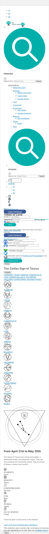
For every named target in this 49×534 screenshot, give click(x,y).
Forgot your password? (12, 230)
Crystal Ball (17, 105)
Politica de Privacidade (33, 256)
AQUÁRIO (31, 279)
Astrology (16, 91)
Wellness (16, 116)
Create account (13, 261)
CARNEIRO (8, 275)
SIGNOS (7, 272)
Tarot (15, 102)
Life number (21, 110)
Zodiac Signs (22, 96)
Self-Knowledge (23, 118)
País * (6, 250)
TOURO (17, 275)
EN (9, 17)
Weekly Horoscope (24, 93)
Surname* (8, 243)
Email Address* (10, 245)
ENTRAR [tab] (7, 209)
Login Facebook (15, 211)
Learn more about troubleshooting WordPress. (21, 525)
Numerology (17, 108)
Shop (15, 127)
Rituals (15, 121)
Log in (10, 225)
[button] (24, 69)
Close (6, 533)
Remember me (13, 222)
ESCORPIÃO (31, 277)
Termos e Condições (13, 258)
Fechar (7, 264)
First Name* (9, 240)
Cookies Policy (41, 530)
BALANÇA (21, 277)
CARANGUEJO (35, 275)
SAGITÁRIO (8, 279)
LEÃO (6, 277)
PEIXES (38, 279)
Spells (19, 123)
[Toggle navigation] (5, 27)
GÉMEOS (24, 275)
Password (8, 219)
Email (6, 217)
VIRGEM (12, 277)
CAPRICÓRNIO (20, 279)
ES (9, 14)
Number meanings (24, 113)
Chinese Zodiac (23, 99)
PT (9, 11)
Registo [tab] (15, 209)
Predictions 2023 (19, 88)
